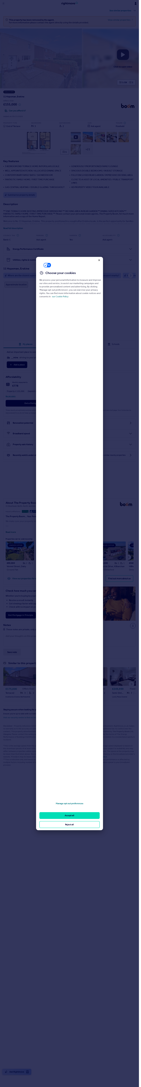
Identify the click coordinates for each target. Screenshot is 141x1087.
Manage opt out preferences (69, 803)
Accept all (69, 815)
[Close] (99, 260)
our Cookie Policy (60, 296)
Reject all (69, 824)
